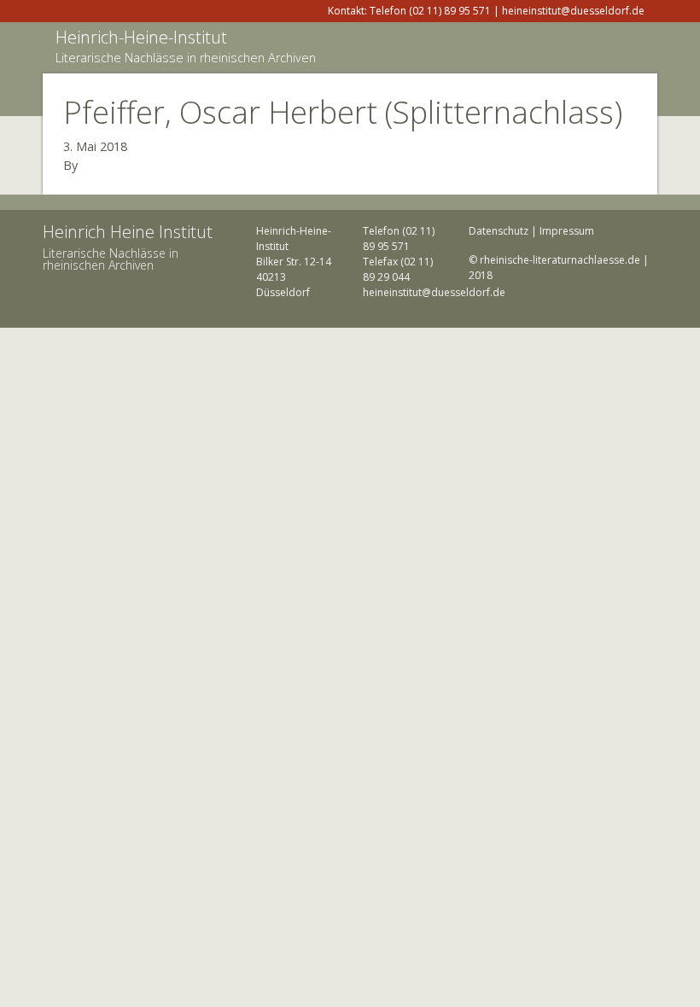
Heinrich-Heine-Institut (141, 37)
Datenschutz (498, 231)
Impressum (567, 231)
